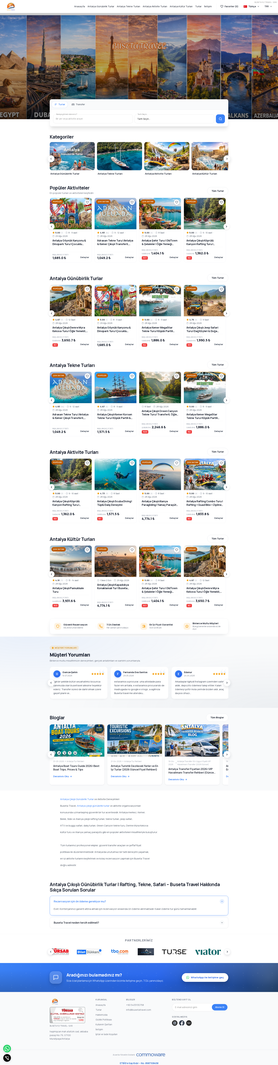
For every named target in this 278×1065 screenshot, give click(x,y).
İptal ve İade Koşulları (106, 1034)
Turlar (198, 6)
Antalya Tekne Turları (128, 6)
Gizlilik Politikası (104, 1019)
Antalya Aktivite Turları (155, 6)
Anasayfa (79, 6)
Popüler (57, 201)
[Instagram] (174, 1023)
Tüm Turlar (218, 190)
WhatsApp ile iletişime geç (207, 977)
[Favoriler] (87, 202)
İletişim (208, 6)
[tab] (59, 104)
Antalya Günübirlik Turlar (101, 6)
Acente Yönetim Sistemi (124, 1055)
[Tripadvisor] (189, 1023)
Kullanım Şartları (104, 1024)
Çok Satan (103, 201)
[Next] (227, 158)
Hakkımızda (101, 1014)
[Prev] (51, 158)
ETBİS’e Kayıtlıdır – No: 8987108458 (139, 1063)
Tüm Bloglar (217, 717)
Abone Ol (219, 1007)
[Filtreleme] (220, 118)
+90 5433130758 (135, 1004)
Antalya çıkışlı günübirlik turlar (93, 805)
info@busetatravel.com (138, 1009)
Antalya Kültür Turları (181, 6)
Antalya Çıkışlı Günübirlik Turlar (77, 799)
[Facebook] (182, 1023)
